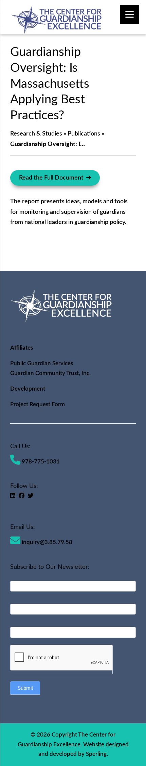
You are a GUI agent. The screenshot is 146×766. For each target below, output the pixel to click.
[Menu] (129, 14)
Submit (25, 688)
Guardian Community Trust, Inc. (50, 373)
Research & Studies (36, 134)
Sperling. (97, 754)
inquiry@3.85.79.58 (46, 542)
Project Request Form (37, 404)
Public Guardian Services (41, 363)
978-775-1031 (40, 461)
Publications (84, 134)
